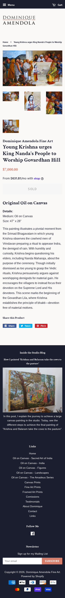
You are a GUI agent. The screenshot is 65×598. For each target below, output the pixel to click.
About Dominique (32, 506)
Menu (11, 4)
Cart (59, 5)
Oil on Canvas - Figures (32, 468)
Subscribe (52, 561)
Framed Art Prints (33, 492)
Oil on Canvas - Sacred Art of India (32, 458)
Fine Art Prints (33, 487)
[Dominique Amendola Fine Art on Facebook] (33, 534)
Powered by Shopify (32, 576)
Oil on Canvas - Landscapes (32, 472)
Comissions (32, 496)
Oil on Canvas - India (33, 463)
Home (5, 42)
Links (33, 516)
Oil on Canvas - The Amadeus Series (32, 477)
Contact (32, 511)
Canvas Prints (32, 482)
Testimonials (32, 501)
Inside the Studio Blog (32, 352)
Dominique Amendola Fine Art (43, 572)
